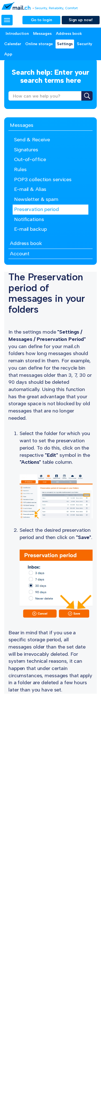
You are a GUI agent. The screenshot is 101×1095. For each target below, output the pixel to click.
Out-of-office (30, 159)
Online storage (39, 44)
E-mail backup (30, 229)
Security (84, 44)
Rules (20, 169)
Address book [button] (26, 243)
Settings (65, 44)
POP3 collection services (43, 179)
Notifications (29, 219)
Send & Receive (32, 140)
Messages (42, 33)
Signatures (26, 150)
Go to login (41, 20)
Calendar (12, 44)
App (8, 54)
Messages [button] (21, 125)
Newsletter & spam (36, 199)
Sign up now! (81, 20)
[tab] (50, 125)
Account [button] (19, 254)
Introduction (17, 33)
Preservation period (36, 209)
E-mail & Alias (30, 189)
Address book (69, 33)
